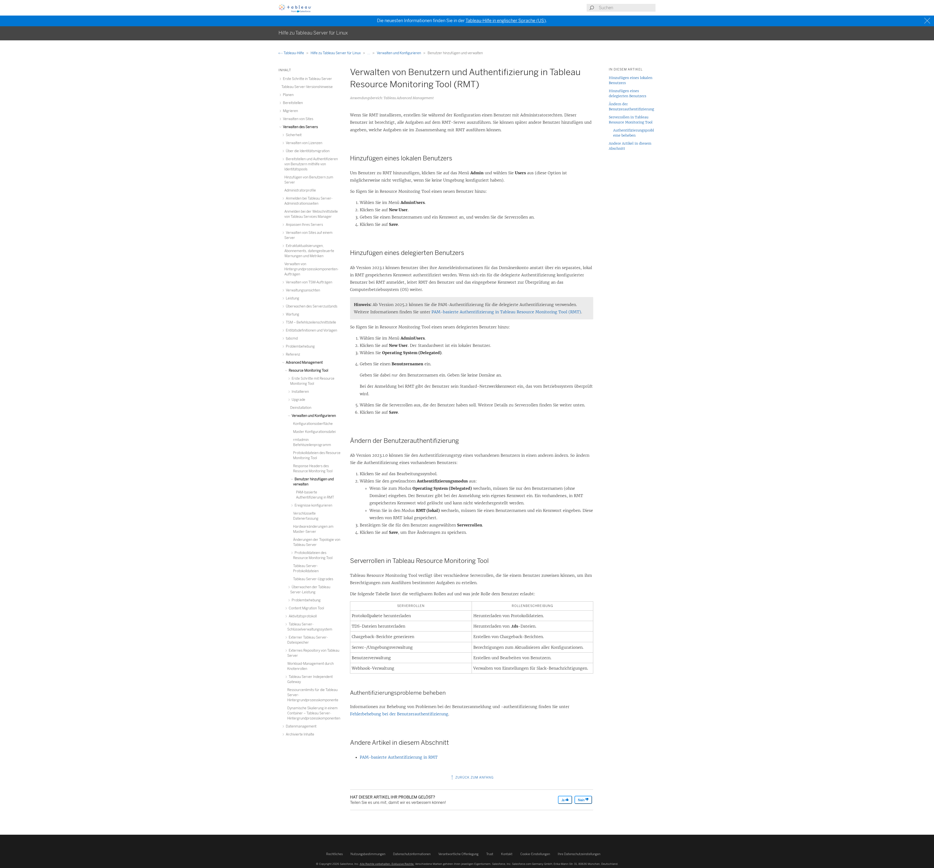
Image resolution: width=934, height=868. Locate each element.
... (369, 53)
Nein (581, 800)
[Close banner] (928, 21)
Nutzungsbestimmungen (367, 854)
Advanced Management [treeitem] (304, 362)
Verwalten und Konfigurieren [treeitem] (313, 416)
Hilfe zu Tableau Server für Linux (336, 53)
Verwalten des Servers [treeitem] (300, 127)
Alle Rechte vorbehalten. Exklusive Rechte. (387, 864)
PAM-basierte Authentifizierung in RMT (399, 757)
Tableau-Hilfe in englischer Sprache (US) (506, 20)
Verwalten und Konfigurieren (399, 53)
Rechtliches (334, 854)
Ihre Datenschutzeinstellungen (579, 854)
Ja (563, 800)
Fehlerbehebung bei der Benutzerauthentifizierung (399, 713)
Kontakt (506, 854)
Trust (489, 854)
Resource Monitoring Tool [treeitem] (308, 370)
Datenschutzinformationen (412, 854)
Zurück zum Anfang (474, 777)
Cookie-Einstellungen (535, 854)
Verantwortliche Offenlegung (458, 854)
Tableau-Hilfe (294, 53)
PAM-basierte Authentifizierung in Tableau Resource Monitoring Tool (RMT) (506, 311)
